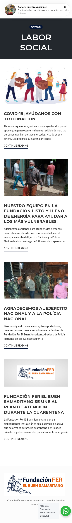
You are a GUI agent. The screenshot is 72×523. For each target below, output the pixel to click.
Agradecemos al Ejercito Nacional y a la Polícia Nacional (35, 313)
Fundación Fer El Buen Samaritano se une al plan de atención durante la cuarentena (34, 404)
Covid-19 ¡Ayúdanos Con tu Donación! (32, 116)
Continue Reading (16, 145)
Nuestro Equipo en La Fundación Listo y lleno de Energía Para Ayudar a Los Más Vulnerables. (35, 213)
